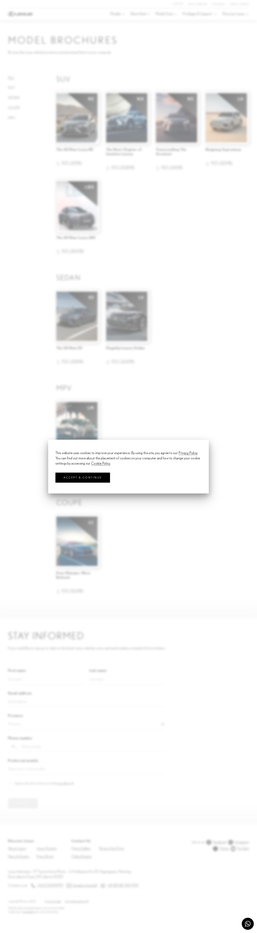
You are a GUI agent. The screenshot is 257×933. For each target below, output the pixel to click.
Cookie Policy (100, 463)
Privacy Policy (187, 453)
